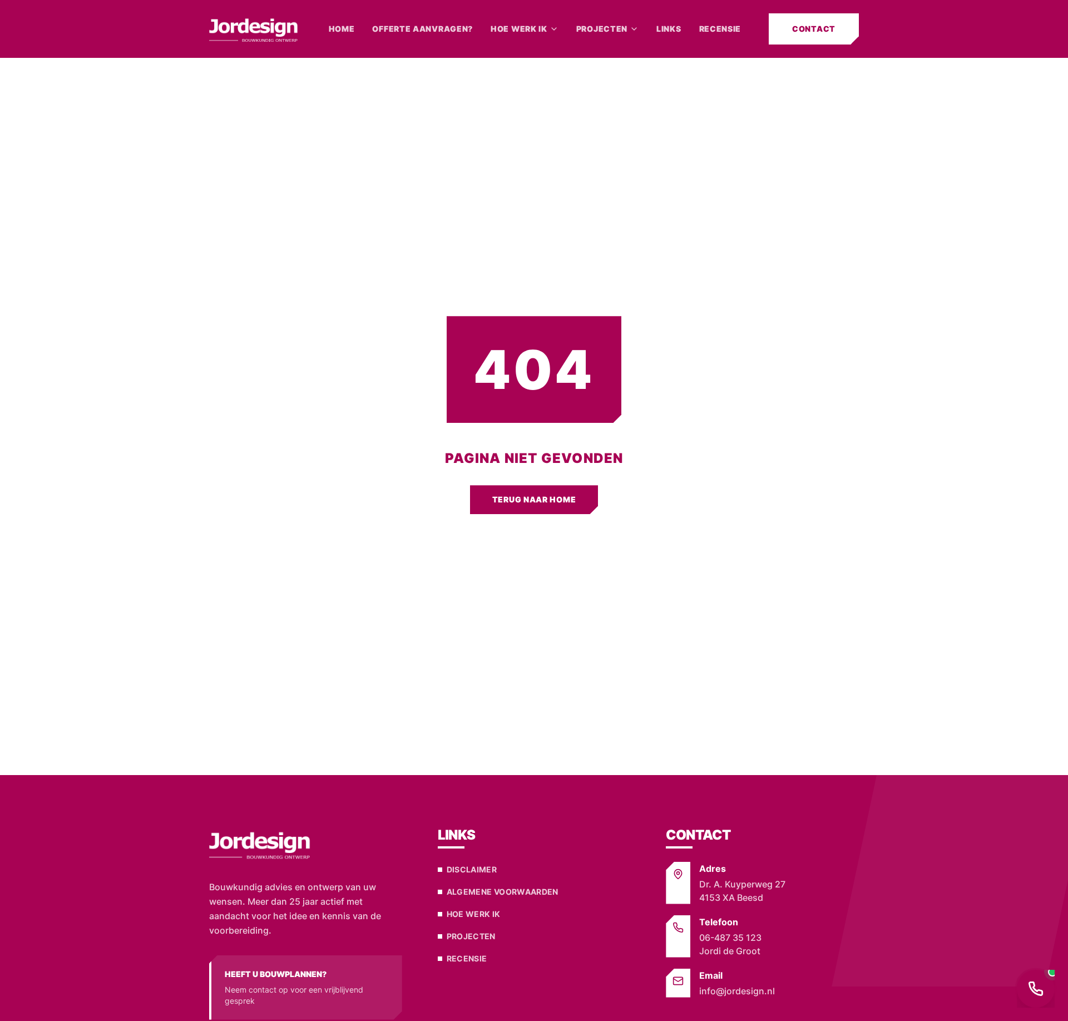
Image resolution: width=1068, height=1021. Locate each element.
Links (668, 28)
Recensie (720, 28)
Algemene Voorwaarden (502, 891)
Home (342, 28)
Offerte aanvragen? (422, 28)
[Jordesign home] (255, 29)
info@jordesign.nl (737, 991)
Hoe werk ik (519, 28)
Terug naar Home (534, 499)
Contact (813, 28)
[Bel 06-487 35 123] (1036, 989)
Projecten (601, 28)
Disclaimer (472, 869)
